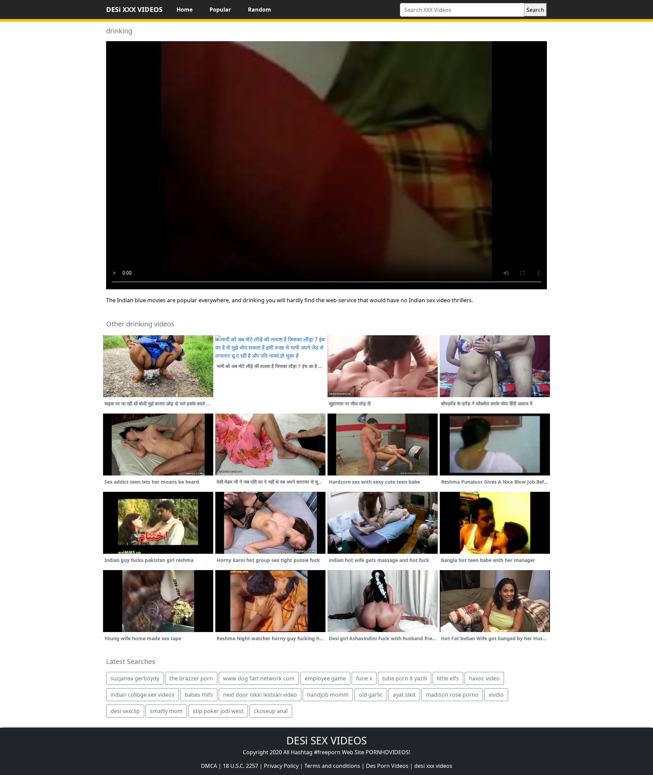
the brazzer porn (191, 678)
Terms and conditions (332, 766)
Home (184, 9)
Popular (220, 9)
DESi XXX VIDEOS (134, 9)
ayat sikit (404, 694)
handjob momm (328, 694)
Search (535, 10)
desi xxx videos (433, 766)
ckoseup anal (271, 711)
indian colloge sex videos (142, 694)
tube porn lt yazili (404, 678)
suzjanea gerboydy (135, 678)
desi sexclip (125, 711)
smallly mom (166, 711)
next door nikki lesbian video (260, 694)
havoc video (484, 678)
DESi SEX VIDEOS (326, 740)
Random (259, 9)
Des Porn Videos (387, 766)
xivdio (496, 694)
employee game (325, 678)
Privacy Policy (281, 766)
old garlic (371, 694)
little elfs (448, 678)
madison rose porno (452, 694)
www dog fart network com (259, 678)
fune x (364, 678)
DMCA (209, 766)
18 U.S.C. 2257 (240, 766)
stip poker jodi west (218, 711)
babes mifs (199, 694)
